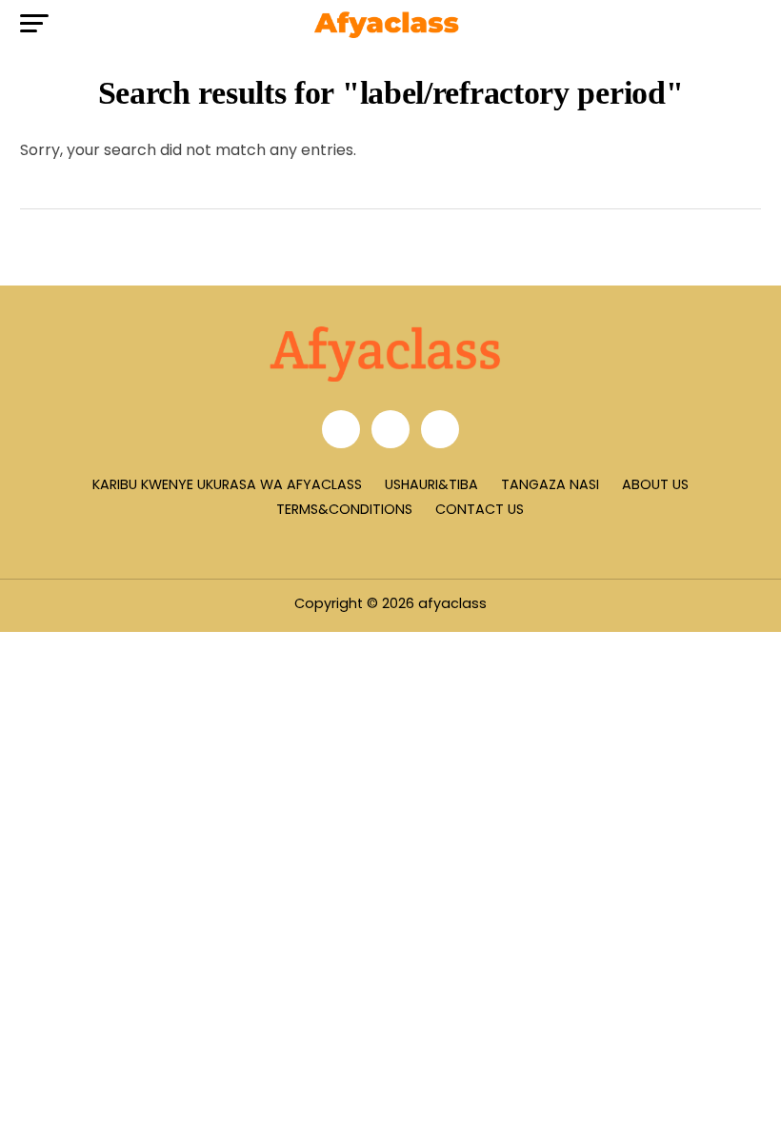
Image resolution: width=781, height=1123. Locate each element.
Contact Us (479, 509)
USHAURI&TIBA (431, 484)
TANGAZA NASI (550, 484)
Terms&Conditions (344, 509)
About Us (655, 484)
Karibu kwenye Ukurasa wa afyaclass (227, 484)
